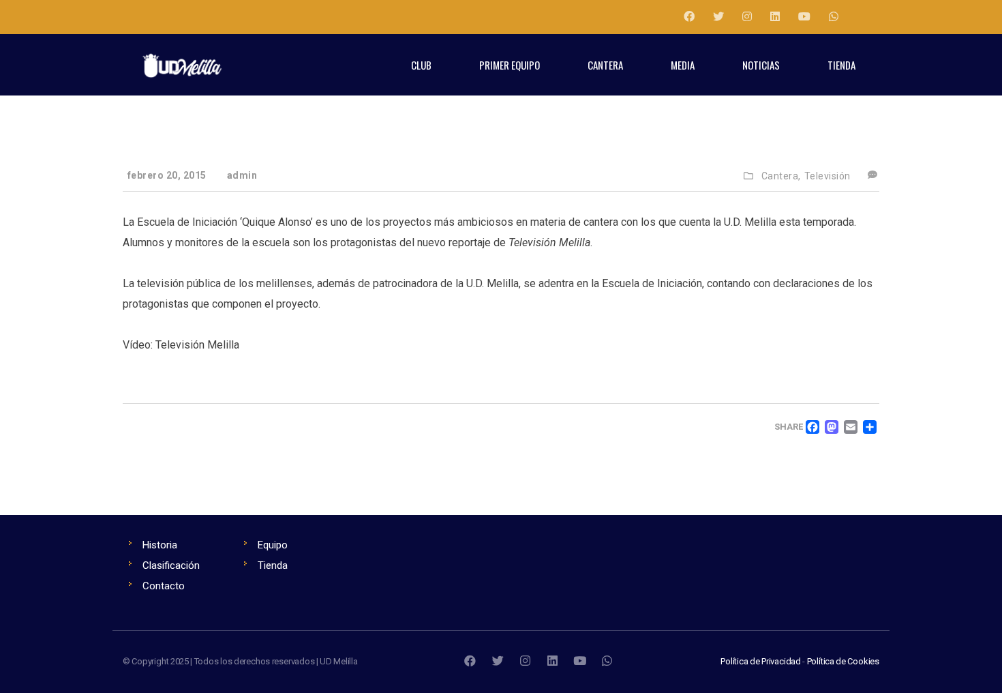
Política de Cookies (843, 661)
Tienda (273, 565)
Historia (159, 545)
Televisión (827, 176)
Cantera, (781, 176)
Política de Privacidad (760, 661)
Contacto (163, 586)
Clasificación (171, 565)
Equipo (273, 545)
